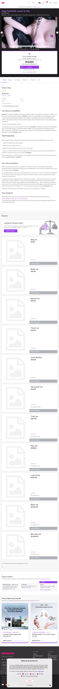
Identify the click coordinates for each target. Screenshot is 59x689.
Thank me (35, 328)
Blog (34, 657)
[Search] (28, 3)
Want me (34, 505)
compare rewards (10, 230)
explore (37, 600)
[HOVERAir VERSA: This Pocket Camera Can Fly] (44, 616)
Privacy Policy (5, 676)
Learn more (12, 588)
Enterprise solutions (52, 659)
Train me (34, 416)
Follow (29, 67)
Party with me (37, 387)
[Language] (40, 3)
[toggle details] (28, 642)
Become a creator (52, 657)
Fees (49, 654)
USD (33, 2)
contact (9, 95)
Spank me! (35, 298)
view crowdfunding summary (29, 72)
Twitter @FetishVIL (7, 198)
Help (37, 578)
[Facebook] (2, 659)
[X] (4, 659)
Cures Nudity (36, 357)
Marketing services (52, 655)
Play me (34, 446)
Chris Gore (6, 13)
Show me (34, 269)
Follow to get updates (45, 589)
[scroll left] (2, 32)
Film (3, 100)
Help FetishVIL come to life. (16, 11)
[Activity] (46, 3)
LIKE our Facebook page (20, 198)
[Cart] (43, 3)
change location (36, 7)
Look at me (35, 475)
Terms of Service (6, 678)
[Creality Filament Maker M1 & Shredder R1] (15, 616)
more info (4, 95)
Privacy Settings (5, 680)
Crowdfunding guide (45, 578)
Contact (35, 654)
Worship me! (36, 534)
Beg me (34, 240)
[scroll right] (57, 32)
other (22, 100)
